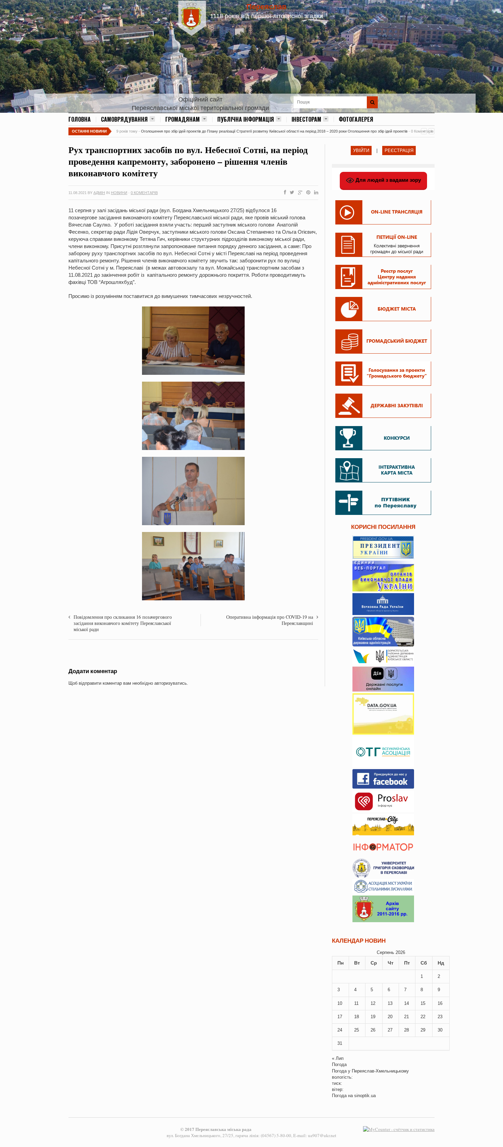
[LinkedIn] (314, 192)
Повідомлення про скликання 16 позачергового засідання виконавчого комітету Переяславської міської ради (123, 623)
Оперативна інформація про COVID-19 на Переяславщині (269, 620)
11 (356, 1003)
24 (339, 1030)
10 (339, 1003)
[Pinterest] (307, 192)
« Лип (338, 1058)
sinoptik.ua (365, 1095)
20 (390, 1016)
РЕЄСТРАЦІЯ (399, 150)
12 (373, 1003)
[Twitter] (290, 192)
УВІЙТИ (361, 150)
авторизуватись (170, 683)
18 (356, 1016)
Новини (119, 193)
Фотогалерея (356, 119)
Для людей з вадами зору (387, 180)
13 (390, 1003)
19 (373, 1016)
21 (406, 1016)
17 (339, 1016)
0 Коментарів (144, 193)
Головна (79, 119)
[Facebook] (283, 192)
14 (406, 1003)
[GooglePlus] (298, 192)
